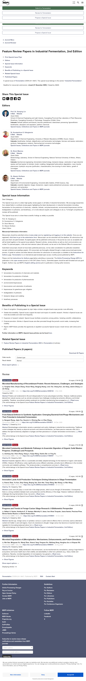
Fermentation (48, 343)
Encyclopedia (7, 627)
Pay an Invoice (7, 590)
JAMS (4, 630)
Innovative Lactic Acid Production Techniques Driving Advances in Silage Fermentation (39, 480)
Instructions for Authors (21, 258)
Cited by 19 (6, 487)
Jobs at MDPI (6, 598)
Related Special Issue (12, 73)
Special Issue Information (14, 64)
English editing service (33, 263)
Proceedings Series (9, 633)
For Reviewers (49, 590)
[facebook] (15, 99)
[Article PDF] (82, 380)
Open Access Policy (9, 593)
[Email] (4, 99)
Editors (7, 60)
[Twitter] (8, 99)
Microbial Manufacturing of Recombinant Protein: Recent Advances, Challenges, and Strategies (42, 384)
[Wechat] (19, 99)
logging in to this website (63, 235)
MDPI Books (6, 616)
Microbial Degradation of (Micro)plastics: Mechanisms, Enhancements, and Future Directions (41, 539)
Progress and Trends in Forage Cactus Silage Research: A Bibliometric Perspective (37, 508)
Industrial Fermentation (73, 81)
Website (19, 114)
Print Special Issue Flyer (13, 57)
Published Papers (11, 77)
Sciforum (5, 614)
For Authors (48, 588)
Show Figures (8, 406)
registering (47, 235)
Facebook (47, 616)
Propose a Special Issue (43, 18)
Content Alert (50, 576)
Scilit (4, 622)
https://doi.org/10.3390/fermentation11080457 (38, 456)
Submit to (43, 8)
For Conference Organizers (53, 604)
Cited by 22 (6, 458)
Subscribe (7, 657)
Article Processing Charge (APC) (68, 258)
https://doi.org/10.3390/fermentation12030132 (38, 391)
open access (18, 260)
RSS (41, 576)
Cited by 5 (5, 518)
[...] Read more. (73, 400)
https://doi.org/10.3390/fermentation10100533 (38, 485)
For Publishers (49, 598)
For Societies (48, 601)
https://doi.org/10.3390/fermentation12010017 (37, 422)
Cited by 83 (6, 547)
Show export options (10, 365)
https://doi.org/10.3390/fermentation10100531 (38, 516)
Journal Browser (9, 43)
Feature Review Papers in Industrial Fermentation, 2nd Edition (50, 402)
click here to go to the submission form (23, 237)
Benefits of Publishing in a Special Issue (19, 70)
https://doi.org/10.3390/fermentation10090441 (38, 545)
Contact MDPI (7, 596)
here (50, 333)
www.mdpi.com (35, 235)
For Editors (48, 593)
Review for (43, 13)
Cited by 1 (5, 424)
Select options (8, 648)
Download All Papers (76, 353)
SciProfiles (6, 624)
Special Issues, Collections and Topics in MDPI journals (30, 127)
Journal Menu (8, 40)
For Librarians (49, 596)
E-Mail (13, 114)
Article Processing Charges (11, 588)
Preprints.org (6, 619)
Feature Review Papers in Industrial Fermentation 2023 (23, 343)
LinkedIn (47, 614)
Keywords (8, 67)
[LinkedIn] (11, 99)
